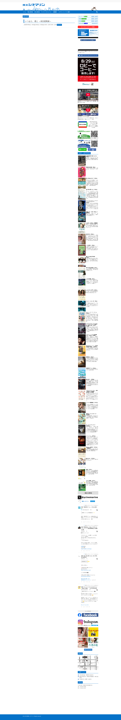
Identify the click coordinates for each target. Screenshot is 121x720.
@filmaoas (83, 558)
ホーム (24, 11)
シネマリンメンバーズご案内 (64, 11)
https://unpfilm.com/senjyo (86, 548)
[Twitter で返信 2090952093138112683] (82, 582)
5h (86, 531)
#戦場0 (82, 546)
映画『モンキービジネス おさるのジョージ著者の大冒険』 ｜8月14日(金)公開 (89, 587)
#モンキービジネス (85, 604)
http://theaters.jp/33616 (85, 576)
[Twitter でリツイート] (84, 505)
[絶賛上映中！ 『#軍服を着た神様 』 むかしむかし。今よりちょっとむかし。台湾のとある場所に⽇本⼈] (83, 643)
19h (90, 589)
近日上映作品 (37, 11)
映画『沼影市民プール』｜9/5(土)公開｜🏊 (89, 508)
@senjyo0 (83, 531)
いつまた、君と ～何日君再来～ (38, 21)
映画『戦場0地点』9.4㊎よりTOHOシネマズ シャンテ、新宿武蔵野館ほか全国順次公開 (89, 528)
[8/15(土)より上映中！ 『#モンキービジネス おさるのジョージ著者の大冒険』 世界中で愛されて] (93, 632)
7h (86, 558)
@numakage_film (86, 509)
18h (91, 509)
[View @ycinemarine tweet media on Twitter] (92, 519)
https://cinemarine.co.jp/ (86, 570)
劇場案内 (55, 11)
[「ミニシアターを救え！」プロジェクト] (83, 124)
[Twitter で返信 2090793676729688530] (82, 522)
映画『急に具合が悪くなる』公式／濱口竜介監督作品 (89, 556)
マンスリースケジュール (46, 11)
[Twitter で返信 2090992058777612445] (82, 551)
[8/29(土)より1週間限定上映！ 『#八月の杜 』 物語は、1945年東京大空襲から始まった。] (93, 643)
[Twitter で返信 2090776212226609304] (82, 607)
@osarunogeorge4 (84, 589)
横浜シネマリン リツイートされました (91, 505)
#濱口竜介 (83, 579)
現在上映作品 (30, 11)
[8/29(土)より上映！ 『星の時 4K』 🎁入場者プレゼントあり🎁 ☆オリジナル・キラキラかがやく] (83, 632)
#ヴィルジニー (88, 579)
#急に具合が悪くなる (85, 578)
